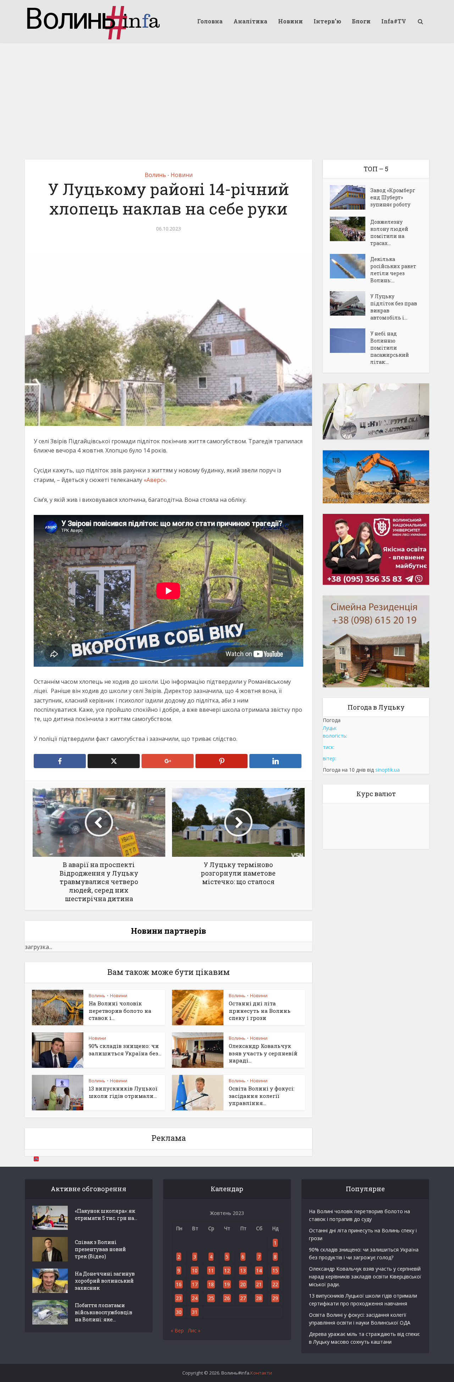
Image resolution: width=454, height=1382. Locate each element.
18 (211, 1284)
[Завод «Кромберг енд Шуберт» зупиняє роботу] (350, 197)
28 (259, 1298)
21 (259, 1284)
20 (243, 1284)
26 (227, 1298)
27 (243, 1298)
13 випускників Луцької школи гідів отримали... (123, 1092)
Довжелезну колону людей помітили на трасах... (389, 232)
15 (275, 1270)
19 (227, 1284)
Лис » (194, 1330)
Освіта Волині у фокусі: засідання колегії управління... (261, 1095)
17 (195, 1284)
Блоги (361, 21)
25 (211, 1298)
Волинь (155, 175)
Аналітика (250, 21)
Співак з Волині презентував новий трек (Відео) (100, 1249)
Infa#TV (393, 21)
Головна (210, 21)
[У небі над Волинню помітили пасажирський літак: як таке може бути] (350, 340)
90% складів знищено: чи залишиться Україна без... (125, 1049)
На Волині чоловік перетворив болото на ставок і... (120, 1010)
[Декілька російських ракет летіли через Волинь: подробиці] (350, 266)
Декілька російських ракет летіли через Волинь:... (393, 270)
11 (211, 1270)
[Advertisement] (227, 95)
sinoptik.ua (387, 769)
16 (179, 1284)
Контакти (261, 1373)
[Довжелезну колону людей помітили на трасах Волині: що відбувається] (350, 229)
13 (243, 1270)
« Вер (177, 1330)
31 (195, 1312)
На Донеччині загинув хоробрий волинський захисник (105, 1280)
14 (259, 1270)
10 (195, 1270)
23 (179, 1298)
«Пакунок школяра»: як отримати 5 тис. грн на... (106, 1214)
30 (179, 1312)
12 (227, 1270)
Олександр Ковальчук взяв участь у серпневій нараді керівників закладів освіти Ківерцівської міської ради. (365, 1276)
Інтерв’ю (327, 21)
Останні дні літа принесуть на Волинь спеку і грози (259, 1010)
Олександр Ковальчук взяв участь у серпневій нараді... (263, 1053)
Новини (290, 21)
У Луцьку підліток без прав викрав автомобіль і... (393, 307)
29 (275, 1298)
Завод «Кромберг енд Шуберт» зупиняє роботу (392, 197)
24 (195, 1298)
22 (275, 1284)
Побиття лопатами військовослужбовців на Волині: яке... (103, 1312)
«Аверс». (154, 480)
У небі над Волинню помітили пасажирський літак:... (389, 347)
